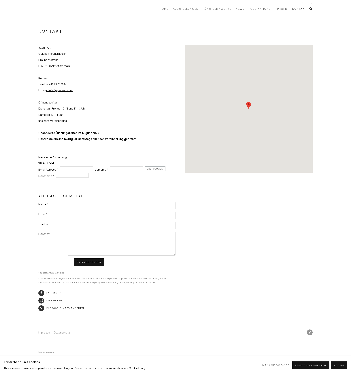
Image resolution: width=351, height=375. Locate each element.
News (240, 8)
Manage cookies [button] (46, 352)
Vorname (101, 169)
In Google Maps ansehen (65, 308)
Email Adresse (48, 169)
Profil (282, 8)
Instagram (54, 300)
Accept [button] (339, 365)
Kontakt (299, 8)
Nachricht (44, 233)
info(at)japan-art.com (59, 90)
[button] (248, 105)
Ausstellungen (185, 8)
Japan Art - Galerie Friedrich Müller (60, 9)
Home (164, 8)
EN (311, 3)
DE (303, 3)
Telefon (43, 224)
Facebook (54, 293)
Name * (43, 204)
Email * (42, 214)
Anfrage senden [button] (89, 262)
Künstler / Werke (217, 8)
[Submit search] (311, 8)
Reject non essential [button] (311, 365)
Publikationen (261, 8)
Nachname (46, 176)
